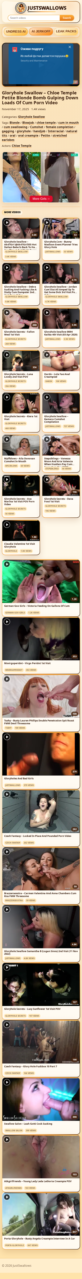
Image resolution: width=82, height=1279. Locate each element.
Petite (45, 135)
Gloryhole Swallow (31, 117)
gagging (8, 131)
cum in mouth (68, 122)
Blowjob (28, 122)
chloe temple (46, 122)
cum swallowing (15, 127)
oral (12, 135)
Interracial (56, 131)
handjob (39, 131)
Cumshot (36, 127)
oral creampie (28, 135)
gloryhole (24, 131)
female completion (59, 127)
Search (67, 17)
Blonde (15, 122)
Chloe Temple (21, 146)
